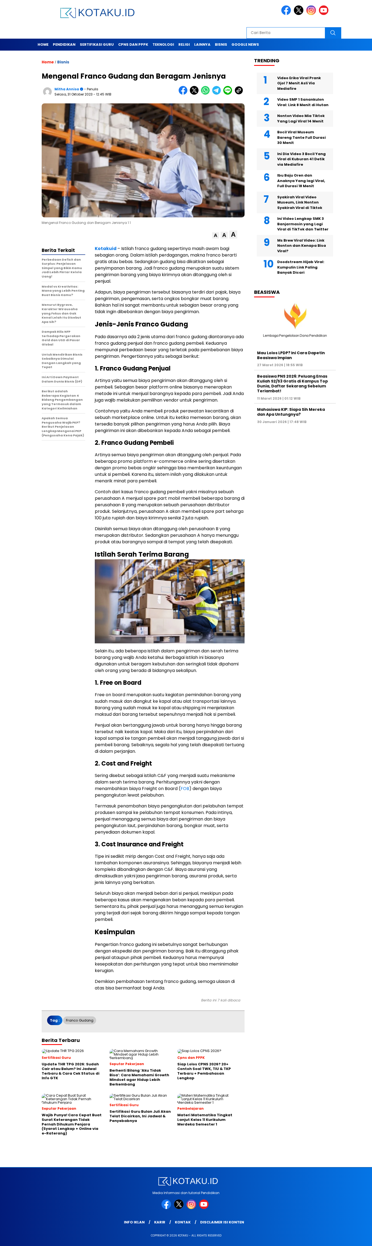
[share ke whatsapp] (206, 93)
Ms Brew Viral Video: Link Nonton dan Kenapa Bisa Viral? (301, 246)
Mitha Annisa (66, 89)
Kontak (183, 1222)
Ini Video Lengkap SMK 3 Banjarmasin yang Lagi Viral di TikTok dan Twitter (302, 224)
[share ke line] (228, 93)
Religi (184, 44)
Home (43, 44)
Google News (245, 44)
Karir (159, 1222)
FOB (185, 788)
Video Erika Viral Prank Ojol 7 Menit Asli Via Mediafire (299, 83)
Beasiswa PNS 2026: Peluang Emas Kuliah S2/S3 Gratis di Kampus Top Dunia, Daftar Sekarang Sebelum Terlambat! (292, 384)
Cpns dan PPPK (133, 44)
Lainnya (202, 44)
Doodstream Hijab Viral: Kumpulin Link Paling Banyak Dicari (300, 267)
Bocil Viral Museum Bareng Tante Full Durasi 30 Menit (301, 138)
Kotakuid (106, 248)
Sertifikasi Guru (97, 44)
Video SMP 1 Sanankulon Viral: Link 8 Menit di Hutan (302, 102)
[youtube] (324, 14)
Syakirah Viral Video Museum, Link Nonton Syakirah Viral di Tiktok (299, 202)
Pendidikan (64, 44)
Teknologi (163, 44)
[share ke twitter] (195, 93)
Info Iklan (134, 1222)
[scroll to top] (356, 1237)
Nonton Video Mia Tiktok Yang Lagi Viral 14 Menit (301, 118)
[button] (215, 235)
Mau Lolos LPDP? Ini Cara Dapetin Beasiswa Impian (291, 355)
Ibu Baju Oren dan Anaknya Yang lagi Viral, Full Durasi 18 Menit (301, 181)
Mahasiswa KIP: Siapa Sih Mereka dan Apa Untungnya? (291, 412)
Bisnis (221, 44)
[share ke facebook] (184, 93)
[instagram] (312, 14)
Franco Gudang (79, 1020)
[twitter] (299, 14)
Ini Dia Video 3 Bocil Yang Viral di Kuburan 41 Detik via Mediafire (301, 159)
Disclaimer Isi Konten (222, 1222)
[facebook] (287, 14)
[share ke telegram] (217, 93)
